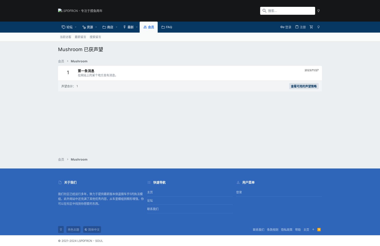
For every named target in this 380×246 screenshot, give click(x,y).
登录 (239, 192)
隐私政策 (286, 229)
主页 (150, 192)
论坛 (150, 200)
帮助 (298, 229)
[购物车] (311, 26)
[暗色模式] (318, 11)
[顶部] (313, 229)
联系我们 (153, 209)
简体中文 (93, 229)
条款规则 (272, 229)
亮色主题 (73, 229)
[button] (76, 27)
